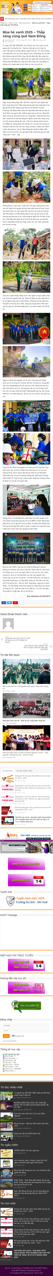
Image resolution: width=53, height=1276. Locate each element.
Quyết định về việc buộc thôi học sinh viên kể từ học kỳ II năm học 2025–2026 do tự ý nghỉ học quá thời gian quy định (32, 799)
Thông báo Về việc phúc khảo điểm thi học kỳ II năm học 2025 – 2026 (32, 1210)
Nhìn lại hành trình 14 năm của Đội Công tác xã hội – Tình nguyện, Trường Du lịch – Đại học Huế (25, 753)
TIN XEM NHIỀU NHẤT (24, 771)
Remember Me (19, 1036)
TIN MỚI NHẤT (7, 771)
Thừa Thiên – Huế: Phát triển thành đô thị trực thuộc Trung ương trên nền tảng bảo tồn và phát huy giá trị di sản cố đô (32, 1182)
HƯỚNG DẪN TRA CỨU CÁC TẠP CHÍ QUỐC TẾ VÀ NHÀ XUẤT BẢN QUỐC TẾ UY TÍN (31, 1105)
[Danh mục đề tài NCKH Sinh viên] (6, 1136)
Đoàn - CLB (13, 23)
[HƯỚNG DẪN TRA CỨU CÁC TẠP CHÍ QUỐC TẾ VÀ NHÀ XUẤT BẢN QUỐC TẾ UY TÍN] (6, 1106)
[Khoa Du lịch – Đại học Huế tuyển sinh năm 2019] (6, 1126)
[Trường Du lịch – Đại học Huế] (26, 7)
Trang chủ (3, 23)
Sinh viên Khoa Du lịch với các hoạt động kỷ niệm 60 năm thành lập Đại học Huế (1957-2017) (31, 1193)
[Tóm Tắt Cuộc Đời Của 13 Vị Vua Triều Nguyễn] (6, 1116)
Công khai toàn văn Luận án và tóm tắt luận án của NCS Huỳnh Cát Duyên (17, 639)
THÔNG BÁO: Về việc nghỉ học (26, 1150)
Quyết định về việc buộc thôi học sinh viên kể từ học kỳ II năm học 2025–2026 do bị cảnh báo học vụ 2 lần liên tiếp (33, 788)
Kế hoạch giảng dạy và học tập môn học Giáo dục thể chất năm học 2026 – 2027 (32, 1241)
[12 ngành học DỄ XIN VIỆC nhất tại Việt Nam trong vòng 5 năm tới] (6, 1096)
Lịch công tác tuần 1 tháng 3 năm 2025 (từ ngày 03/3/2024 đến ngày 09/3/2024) (30, 1161)
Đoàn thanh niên (24, 23)
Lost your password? (10, 1041)
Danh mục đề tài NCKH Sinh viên (27, 1133)
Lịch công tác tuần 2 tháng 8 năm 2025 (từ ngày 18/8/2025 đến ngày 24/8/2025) (36, 646)
